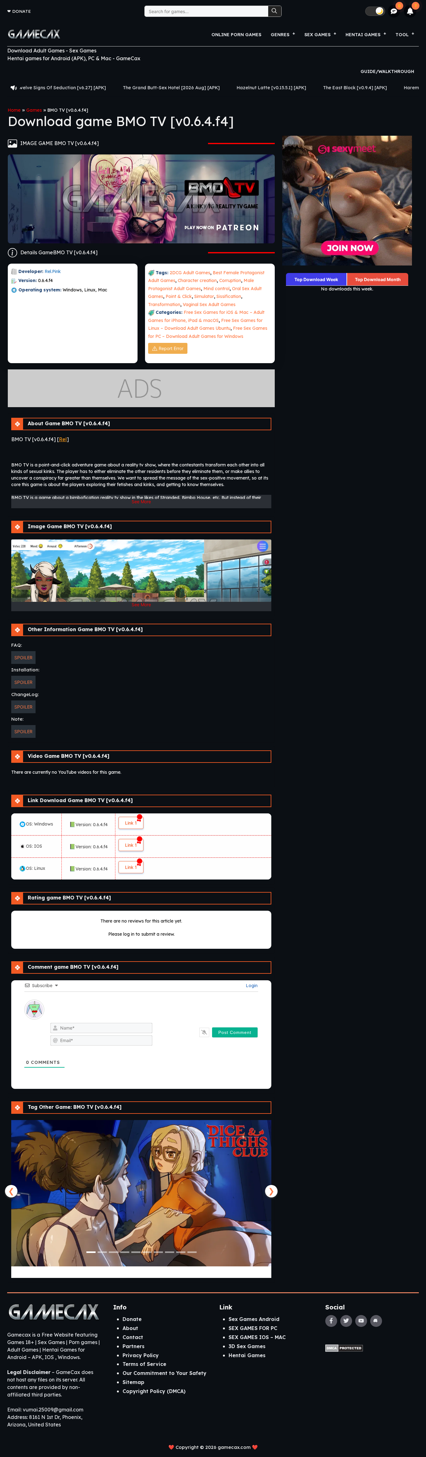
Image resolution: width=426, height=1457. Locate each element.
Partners (133, 1346)
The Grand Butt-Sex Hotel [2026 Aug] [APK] (97, 87)
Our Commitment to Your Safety (164, 1373)
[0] (394, 11)
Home (14, 110)
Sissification (228, 296)
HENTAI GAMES (363, 34)
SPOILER (23, 657)
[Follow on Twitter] (346, 1321)
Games (34, 110)
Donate (21, 11)
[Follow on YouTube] (361, 1321)
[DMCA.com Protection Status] (344, 1347)
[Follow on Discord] (376, 1321)
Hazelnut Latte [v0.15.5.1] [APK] (198, 87)
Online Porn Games (236, 34)
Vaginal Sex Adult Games (209, 304)
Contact (133, 1337)
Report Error (171, 348)
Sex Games (317, 34)
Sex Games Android (254, 1319)
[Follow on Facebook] (331, 1321)
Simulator (204, 296)
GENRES (280, 34)
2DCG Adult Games (190, 272)
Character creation (197, 280)
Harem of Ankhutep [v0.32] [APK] (367, 87)
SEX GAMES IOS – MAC (257, 1337)
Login (251, 985)
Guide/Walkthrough (387, 71)
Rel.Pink (53, 271)
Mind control (216, 288)
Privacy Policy (141, 1355)
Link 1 (131, 823)
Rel (63, 439)
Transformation (164, 304)
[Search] (274, 11)
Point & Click (179, 296)
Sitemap (133, 1382)
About (130, 1328)
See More (141, 501)
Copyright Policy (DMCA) (154, 1391)
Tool (402, 34)
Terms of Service (144, 1364)
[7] (410, 11)
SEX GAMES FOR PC (253, 1328)
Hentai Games (247, 1355)
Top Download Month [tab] (378, 279)
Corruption (230, 280)
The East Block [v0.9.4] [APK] (281, 87)
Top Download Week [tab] (316, 279)
